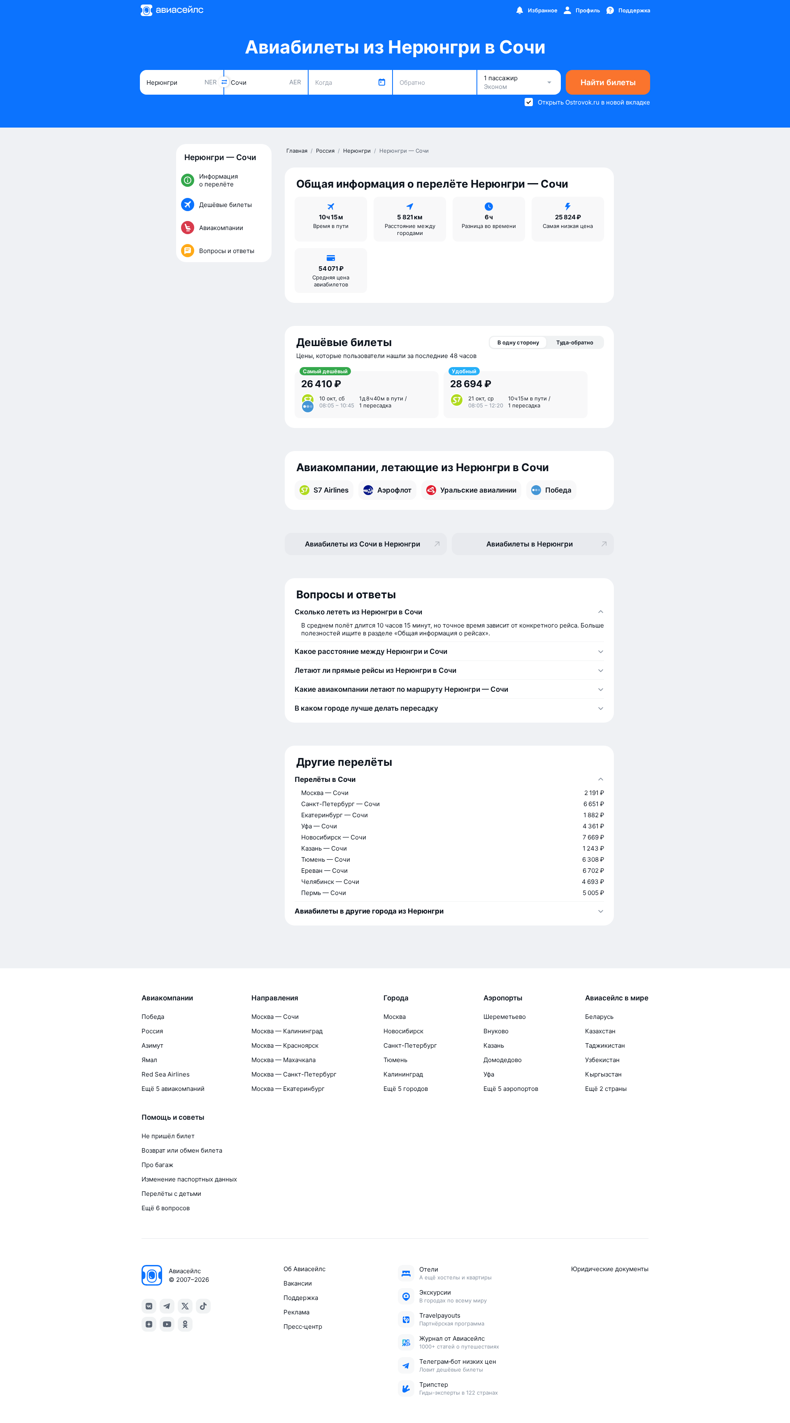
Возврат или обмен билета (182, 1150)
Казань (493, 1045)
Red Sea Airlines (166, 1074)
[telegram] (167, 1306)
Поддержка (300, 1298)
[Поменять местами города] (223, 82)
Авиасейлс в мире (616, 998)
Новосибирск (403, 1031)
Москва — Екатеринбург (288, 1089)
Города (396, 998)
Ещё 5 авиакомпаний (173, 1089)
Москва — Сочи (275, 1017)
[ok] (185, 1324)
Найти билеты (608, 82)
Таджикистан (605, 1045)
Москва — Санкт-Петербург (294, 1074)
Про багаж (157, 1165)
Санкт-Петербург (410, 1045)
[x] (185, 1306)
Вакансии (297, 1283)
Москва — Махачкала (283, 1060)
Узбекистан (602, 1060)
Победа (153, 1017)
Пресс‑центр (302, 1326)
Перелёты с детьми (171, 1193)
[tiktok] (203, 1306)
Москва (394, 1017)
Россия (152, 1031)
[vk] (149, 1306)
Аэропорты (503, 998)
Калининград (403, 1074)
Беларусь (599, 1017)
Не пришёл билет (168, 1136)
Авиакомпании (167, 998)
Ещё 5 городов (405, 1089)
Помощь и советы (173, 1117)
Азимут (152, 1045)
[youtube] (167, 1324)
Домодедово (502, 1060)
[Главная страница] (171, 10)
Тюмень (395, 1060)
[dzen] (149, 1324)
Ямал (149, 1060)
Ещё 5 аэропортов (510, 1089)
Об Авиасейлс (304, 1269)
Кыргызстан (603, 1074)
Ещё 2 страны (606, 1089)
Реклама (296, 1312)
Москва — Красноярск (284, 1045)
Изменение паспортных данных (189, 1179)
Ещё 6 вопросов (166, 1208)
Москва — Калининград (287, 1031)
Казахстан (600, 1031)
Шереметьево (504, 1017)
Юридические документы (609, 1269)
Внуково (496, 1031)
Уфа (488, 1074)
